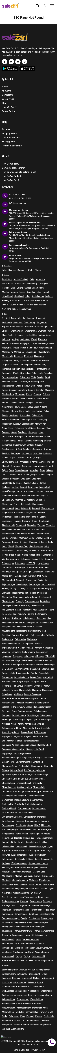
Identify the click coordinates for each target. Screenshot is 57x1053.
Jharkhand (19, 296)
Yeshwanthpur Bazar (43, 960)
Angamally (24, 597)
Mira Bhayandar (36, 546)
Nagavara (36, 690)
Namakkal (20, 512)
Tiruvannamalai (9, 529)
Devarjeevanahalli (36, 795)
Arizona (44, 300)
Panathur (24, 901)
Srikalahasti (37, 373)
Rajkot (5, 470)
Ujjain (36, 407)
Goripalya (45, 821)
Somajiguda (22, 588)
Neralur (37, 893)
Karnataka (40, 279)
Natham (36, 978)
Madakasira (7, 352)
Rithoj (13, 440)
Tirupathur (31, 525)
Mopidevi (28, 356)
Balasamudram (9, 974)
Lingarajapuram (42, 702)
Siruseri (17, 1020)
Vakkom (38, 648)
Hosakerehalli (22, 833)
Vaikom (21, 648)
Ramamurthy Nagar (42, 707)
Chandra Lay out (20, 779)
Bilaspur (26, 386)
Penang (5, 300)
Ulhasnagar (48, 555)
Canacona (49, 390)
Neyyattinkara (34, 631)
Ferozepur (15, 453)
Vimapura (19, 948)
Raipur (5, 390)
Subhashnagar (22, 926)
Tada (33, 377)
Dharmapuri (7, 504)
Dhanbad (6, 411)
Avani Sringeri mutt (10, 732)
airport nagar (46, 991)
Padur (4, 1016)
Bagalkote (18, 736)
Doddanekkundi (9, 808)
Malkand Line (39, 872)
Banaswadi (35, 669)
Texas (15, 309)
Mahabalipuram (24, 1008)
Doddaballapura (21, 677)
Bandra (5, 538)
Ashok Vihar (37, 415)
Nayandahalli (25, 690)
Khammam (44, 567)
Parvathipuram (26, 364)
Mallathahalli (27, 660)
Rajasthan (31, 292)
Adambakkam (17, 1029)
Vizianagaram (8, 386)
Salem (43, 517)
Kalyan (15, 542)
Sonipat (28, 440)
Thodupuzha (27, 643)
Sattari (15, 398)
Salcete (46, 394)
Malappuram (32, 622)
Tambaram (45, 1020)
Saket (14, 432)
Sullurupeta (25, 377)
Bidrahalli (48, 766)
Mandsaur (39, 402)
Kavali (34, 339)
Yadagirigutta (18, 593)
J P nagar (39, 656)
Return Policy (8, 111)
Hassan (36, 829)
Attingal (33, 597)
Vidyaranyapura (18, 707)
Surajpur (13, 390)
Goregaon (6, 542)
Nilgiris (29, 512)
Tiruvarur (21, 529)
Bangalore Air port (10, 745)
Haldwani (16, 495)
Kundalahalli (20, 867)
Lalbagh (5, 707)
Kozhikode (16, 618)
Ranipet (34, 517)
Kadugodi (35, 681)
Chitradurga (18, 791)
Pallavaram (14, 1016)
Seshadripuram (19, 715)
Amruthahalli (30, 724)
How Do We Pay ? (10, 180)
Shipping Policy (9, 133)
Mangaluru (28, 876)
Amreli (35, 462)
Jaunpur (27, 483)
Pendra (46, 386)
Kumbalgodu (8, 867)
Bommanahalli (8, 673)
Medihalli (6, 880)
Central (13, 300)
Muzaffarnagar (9, 491)
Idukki (15, 605)
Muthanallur (48, 884)
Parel (50, 550)
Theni (34, 521)
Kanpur (43, 483)
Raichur (15, 905)
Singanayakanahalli (23, 922)
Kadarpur (19, 436)
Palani (40, 982)
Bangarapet (42, 322)
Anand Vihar (25, 415)
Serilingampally (9, 588)
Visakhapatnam (38, 381)
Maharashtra (7, 283)
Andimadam (7, 995)
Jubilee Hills (8, 567)
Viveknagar (18, 952)
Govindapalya (8, 825)
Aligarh (50, 474)
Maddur (43, 867)
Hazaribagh (24, 411)
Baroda (50, 462)
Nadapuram (21, 631)
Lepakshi (14, 343)
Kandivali (24, 542)
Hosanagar (35, 833)
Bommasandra (22, 673)
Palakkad (6, 635)
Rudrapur (35, 495)
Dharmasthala (36, 800)
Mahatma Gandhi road (21, 872)
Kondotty (22, 614)
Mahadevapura (9, 702)
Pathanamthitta (38, 635)
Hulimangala (28, 838)
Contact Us (7, 95)
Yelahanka (39, 660)
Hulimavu (28, 686)
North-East (35, 300)
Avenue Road (27, 732)
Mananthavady (46, 622)
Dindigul (6, 318)
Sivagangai (7, 521)
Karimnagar (20, 567)
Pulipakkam (7, 1020)
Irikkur (22, 605)
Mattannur (21, 626)
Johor (27, 296)
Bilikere (5, 770)
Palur (22, 1016)
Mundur (23, 884)
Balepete (36, 736)
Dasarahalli (44, 673)
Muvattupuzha (8, 631)
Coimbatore (29, 500)
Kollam (30, 614)
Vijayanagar (32, 719)
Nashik (44, 550)
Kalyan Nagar (23, 681)
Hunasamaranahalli (44, 838)
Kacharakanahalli (19, 850)
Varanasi (49, 491)
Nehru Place (7, 428)
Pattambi (50, 635)
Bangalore (16, 652)
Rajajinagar (18, 656)
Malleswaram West (11, 698)
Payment (6, 129)
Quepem (37, 394)
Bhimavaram (30, 326)
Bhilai (18, 386)
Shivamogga (47, 918)
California (28, 304)
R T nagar (6, 905)
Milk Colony (7, 884)
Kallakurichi (26, 504)
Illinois (5, 304)
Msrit (16, 884)
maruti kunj (38, 440)
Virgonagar (30, 948)
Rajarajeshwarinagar (45, 664)
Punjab (22, 292)
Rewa (17, 407)
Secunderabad (48, 584)
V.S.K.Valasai (8, 991)
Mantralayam (44, 352)
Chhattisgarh (38, 288)
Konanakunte (47, 859)
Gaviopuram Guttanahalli (35, 817)
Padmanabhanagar (10, 901)
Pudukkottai (7, 517)
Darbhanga (43, 343)
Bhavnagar (15, 466)
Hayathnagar (43, 563)
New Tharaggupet (10, 897)
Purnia (23, 348)
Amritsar (47, 449)
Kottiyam (6, 618)
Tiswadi (23, 398)
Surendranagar (21, 470)
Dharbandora (8, 394)
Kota (20, 474)
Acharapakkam (8, 999)
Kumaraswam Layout (38, 863)
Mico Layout (45, 880)
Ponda (29, 394)
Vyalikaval (29, 952)
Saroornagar (34, 584)
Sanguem (6, 398)
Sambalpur (37, 449)
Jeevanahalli (21, 846)
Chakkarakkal (45, 597)
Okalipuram (43, 897)
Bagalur (27, 736)
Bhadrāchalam (16, 326)
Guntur (11, 335)
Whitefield (50, 656)
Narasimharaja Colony (23, 893)
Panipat (5, 440)
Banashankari (42, 652)
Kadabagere (34, 850)
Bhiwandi (14, 538)
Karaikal (31, 398)
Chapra (34, 343)
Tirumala (6, 381)
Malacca (49, 296)
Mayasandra (48, 876)
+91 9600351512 (17, 194)
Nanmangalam (31, 1012)
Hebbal (48, 660)
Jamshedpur (36, 411)
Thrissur (38, 643)
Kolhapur (43, 542)
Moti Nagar (42, 576)
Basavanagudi (48, 669)
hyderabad (42, 593)
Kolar (30, 859)
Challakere (7, 779)
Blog (4, 103)
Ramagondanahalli (21, 910)
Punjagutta (42, 580)
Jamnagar (32, 466)
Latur (4, 546)
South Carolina (16, 304)
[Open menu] (52, 6)
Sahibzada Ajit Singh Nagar (28, 457)
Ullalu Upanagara (39, 935)
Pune (11, 555)
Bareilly (5, 479)
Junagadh (42, 466)
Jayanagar (6, 656)
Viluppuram (39, 529)
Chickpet (6, 664)
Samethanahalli (47, 914)
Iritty (28, 605)
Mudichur (20, 1012)
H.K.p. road (46, 825)
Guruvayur (6, 605)
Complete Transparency (13, 168)
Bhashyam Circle (9, 766)
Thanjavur (26, 521)
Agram (21, 724)
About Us (6, 91)
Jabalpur (29, 402)
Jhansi (35, 483)
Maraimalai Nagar (40, 1008)
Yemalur (29, 960)
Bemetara (22, 390)
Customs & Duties (11, 137)
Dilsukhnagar (8, 563)
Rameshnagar (21, 914)
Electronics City (21, 669)
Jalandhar (37, 453)
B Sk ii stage (40, 732)
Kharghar (33, 542)
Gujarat (28, 288)
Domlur (34, 673)
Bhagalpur (24, 343)
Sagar (23, 407)
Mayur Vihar (40, 424)
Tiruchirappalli (8, 525)
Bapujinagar (7, 753)
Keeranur (16, 978)
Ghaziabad (25, 479)
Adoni (13, 318)
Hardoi (19, 483)
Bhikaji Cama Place (10, 419)
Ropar (12, 457)
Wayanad (6, 652)
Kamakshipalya (9, 681)
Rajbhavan (6, 910)
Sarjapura (6, 715)
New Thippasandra (28, 897)
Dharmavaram (17, 331)
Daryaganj (42, 419)
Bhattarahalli (24, 766)
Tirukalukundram (21, 1024)
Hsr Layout (18, 686)
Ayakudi (23, 969)
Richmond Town (9, 711)
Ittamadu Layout (32, 842)
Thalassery (32, 639)
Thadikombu (38, 986)
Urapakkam (45, 1024)
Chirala (52, 326)
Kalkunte (6, 855)
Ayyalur (31, 969)
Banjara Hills (37, 559)
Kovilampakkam (23, 1003)
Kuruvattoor (20, 622)
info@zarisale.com (18, 203)
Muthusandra (8, 888)
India (4, 270)
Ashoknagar (7, 728)
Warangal (6, 593)
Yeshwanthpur (44, 719)
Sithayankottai (24, 986)
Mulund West (8, 550)
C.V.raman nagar (25, 774)
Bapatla (5, 326)
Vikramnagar (7, 948)
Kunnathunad (8, 622)
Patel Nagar (30, 428)
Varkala (29, 648)
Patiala (5, 457)
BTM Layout (7, 669)
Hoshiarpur (27, 453)
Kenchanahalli (20, 859)
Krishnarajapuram (19, 863)
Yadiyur (19, 956)
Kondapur (6, 571)
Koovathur (36, 1003)
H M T (37, 825)
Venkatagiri (24, 381)
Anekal (41, 724)
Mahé (39, 398)
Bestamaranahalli (24, 762)
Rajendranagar (8, 584)
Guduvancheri (23, 999)
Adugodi (6, 724)
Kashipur (26, 495)
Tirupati (14, 381)
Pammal (30, 1016)
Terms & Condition (20, 1050)
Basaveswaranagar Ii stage (14, 757)
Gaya (51, 343)
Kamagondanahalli (19, 855)
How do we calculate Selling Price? (19, 172)
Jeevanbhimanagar (37, 846)
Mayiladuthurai (47, 508)
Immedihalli (7, 842)
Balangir (47, 440)
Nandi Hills (34, 888)
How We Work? (9, 107)
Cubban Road (48, 791)
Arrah (48, 335)
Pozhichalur (49, 1016)
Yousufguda (30, 593)
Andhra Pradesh (21, 279)
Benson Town (8, 762)
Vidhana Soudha (25, 943)
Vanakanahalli (8, 939)
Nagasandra (47, 690)
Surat (11, 470)
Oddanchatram (19, 982)
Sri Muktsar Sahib (10, 462)
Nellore (25, 360)
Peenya (14, 690)
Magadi (20, 702)
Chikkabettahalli (24, 783)
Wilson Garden (42, 952)
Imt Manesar (8, 436)
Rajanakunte (25, 905)
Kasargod (27, 610)
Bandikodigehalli (31, 741)
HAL (4, 829)
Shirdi (32, 555)
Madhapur (49, 571)
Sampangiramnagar (11, 918)
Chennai (19, 500)
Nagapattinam (8, 512)
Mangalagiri (31, 352)
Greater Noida (8, 483)
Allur (19, 318)
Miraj (46, 546)
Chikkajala (37, 783)
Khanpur (17, 424)
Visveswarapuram (44, 948)
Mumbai (19, 550)
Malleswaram (28, 652)
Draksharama (31, 331)
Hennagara (46, 829)
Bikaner (49, 470)
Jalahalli (6, 690)
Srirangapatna (8, 926)
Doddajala (19, 804)
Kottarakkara (41, 614)
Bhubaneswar (19, 445)
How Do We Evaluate (12, 176)
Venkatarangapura (31, 939)
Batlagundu (22, 974)
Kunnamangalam (43, 618)
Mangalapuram (9, 626)
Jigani (50, 846)
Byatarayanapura (9, 774)
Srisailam (48, 373)
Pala (44, 631)
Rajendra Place (44, 428)
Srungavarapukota (10, 377)
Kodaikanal (27, 978)
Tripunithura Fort (9, 648)
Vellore (29, 529)
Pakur (46, 411)
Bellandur (48, 757)
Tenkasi (17, 521)
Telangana (43, 283)
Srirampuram (46, 715)
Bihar (13, 288)
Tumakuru (6, 935)
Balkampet (25, 559)
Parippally (24, 635)
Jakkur (46, 686)
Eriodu (44, 974)
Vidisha (43, 407)
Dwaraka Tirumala (46, 331)
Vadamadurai (21, 991)
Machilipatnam (45, 348)
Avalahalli (45, 728)
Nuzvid (45, 360)
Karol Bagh (7, 424)
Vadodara (34, 470)
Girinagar (20, 821)
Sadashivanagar (25, 711)
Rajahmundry (40, 364)
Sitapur (40, 491)
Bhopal (5, 402)
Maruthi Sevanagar (32, 694)
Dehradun (6, 495)
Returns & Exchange (12, 145)
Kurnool (5, 343)
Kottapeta (42, 339)
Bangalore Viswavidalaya (13, 749)
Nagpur (27, 550)
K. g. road (6, 850)
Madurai (36, 508)
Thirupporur (7, 1024)
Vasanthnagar (19, 719)
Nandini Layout (47, 888)
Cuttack (30, 445)
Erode (16, 504)
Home (5, 86)
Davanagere (7, 795)
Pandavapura (36, 901)
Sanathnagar (22, 584)
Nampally (20, 580)
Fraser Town (35, 677)
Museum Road (35, 884)
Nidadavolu (35, 360)
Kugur (37, 859)
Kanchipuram (38, 504)
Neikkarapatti (47, 978)
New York (6, 309)
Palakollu (14, 364)
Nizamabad (31, 580)
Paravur (15, 635)
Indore (21, 402)
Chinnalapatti (34, 974)
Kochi (51, 610)
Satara (25, 555)
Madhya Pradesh (10, 292)
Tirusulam (34, 1024)
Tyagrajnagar (18, 935)
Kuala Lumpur (38, 296)
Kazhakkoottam (40, 610)
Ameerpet (14, 559)
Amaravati (40, 318)
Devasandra (7, 677)
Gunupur (39, 445)
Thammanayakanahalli (44, 931)
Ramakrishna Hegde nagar (43, 910)
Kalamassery (38, 605)
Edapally (20, 601)
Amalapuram (28, 318)
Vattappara (48, 648)
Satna (30, 407)
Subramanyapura (37, 926)
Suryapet (49, 588)
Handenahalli (25, 829)
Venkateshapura (9, 943)
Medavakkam (8, 1012)
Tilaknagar (6, 719)
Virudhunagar (8, 533)
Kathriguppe (7, 859)
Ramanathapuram (22, 517)
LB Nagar (27, 571)
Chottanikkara (8, 601)
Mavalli (37, 876)
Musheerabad (8, 580)
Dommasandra (24, 808)
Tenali (47, 377)
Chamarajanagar (41, 774)
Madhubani (7, 348)
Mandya (18, 876)
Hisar (41, 432)
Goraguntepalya (32, 821)
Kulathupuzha (29, 618)
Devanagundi (20, 795)
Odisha (20, 288)
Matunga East (21, 546)
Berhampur (7, 445)
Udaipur (42, 474)
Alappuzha (7, 597)
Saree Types (8, 99)
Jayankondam (20, 995)
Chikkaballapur (8, 783)
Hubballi (18, 838)
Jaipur (5, 474)
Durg (33, 386)
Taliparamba (20, 639)
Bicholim (40, 390)
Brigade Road (16, 770)
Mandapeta (19, 352)
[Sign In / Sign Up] (44, 5)
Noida (47, 436)
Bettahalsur (38, 762)
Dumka (14, 411)
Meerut (23, 487)
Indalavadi (18, 842)
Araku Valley (29, 322)
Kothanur (6, 863)
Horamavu (6, 686)
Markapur (18, 356)
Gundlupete (21, 825)
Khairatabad (32, 567)
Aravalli (42, 462)
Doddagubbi (7, 804)
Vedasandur (33, 991)
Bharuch (5, 466)
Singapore (22, 270)
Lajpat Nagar (28, 424)
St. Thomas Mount (31, 1020)
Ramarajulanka (27, 369)
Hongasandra (8, 833)
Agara (13, 724)
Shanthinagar (33, 715)
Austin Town (34, 728)
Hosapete (45, 833)
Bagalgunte (7, 736)
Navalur (43, 1012)
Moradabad (44, 487)
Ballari (45, 736)
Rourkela (27, 449)
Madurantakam (9, 1008)
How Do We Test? (10, 164)
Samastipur (32, 348)
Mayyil (39, 626)
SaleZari (30, 1041)
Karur (17, 508)
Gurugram (32, 432)
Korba (39, 386)
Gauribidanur (28, 812)
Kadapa (41, 335)
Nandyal (17, 360)
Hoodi (43, 681)
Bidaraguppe (37, 766)
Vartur (18, 939)
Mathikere (18, 694)
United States (34, 270)
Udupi (27, 935)
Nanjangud (7, 893)
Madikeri (6, 872)
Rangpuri (6, 432)
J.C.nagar (38, 686)
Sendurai (32, 995)
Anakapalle (7, 322)
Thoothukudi (43, 521)
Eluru (4, 335)
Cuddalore (40, 500)
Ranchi (5, 415)
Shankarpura (34, 918)
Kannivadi (6, 978)
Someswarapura (40, 922)
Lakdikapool (38, 571)
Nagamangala (21, 888)
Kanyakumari (8, 508)
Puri (20, 449)
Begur (31, 757)
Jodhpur (13, 474)
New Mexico (40, 304)
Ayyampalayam (43, 969)
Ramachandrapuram (11, 369)
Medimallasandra (20, 880)
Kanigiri (15, 339)
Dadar (31, 538)
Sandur (24, 918)
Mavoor (30, 626)
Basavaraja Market (22, 753)
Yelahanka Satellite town (13, 960)
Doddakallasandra (33, 804)
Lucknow (6, 487)
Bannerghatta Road (35, 749)
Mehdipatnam (20, 576)
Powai (5, 555)
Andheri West (42, 533)
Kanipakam (25, 339)
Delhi (32, 279)
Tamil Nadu (7, 279)
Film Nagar (20, 563)
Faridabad (22, 432)
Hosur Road (7, 838)
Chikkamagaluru (24, 787)
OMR (50, 1012)
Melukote (33, 880)
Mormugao (20, 394)
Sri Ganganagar (30, 474)
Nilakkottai (7, 982)
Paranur (38, 1016)
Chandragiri (42, 326)
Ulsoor (29, 707)
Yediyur (27, 956)
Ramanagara (7, 914)
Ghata (24, 466)
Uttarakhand (7, 296)
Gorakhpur (36, 479)
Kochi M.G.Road (9, 614)
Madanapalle (33, 867)
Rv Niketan (33, 914)
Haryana (5, 288)
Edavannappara (32, 601)
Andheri (31, 533)
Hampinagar (12, 829)
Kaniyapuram (8, 610)
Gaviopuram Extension (12, 817)
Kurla (50, 542)
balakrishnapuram (10, 969)
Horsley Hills (31, 335)
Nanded (35, 550)
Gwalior (13, 402)
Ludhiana (47, 453)
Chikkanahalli (39, 787)
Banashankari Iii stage (12, 741)
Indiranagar (29, 656)
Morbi (51, 466)
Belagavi (39, 757)
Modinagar (33, 487)
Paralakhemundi (9, 449)
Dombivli (48, 538)
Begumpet (49, 559)
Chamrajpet (16, 664)
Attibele (17, 728)
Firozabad (14, 479)
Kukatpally (17, 571)
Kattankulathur (8, 1003)
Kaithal (28, 436)
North (26, 300)
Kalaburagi (46, 850)
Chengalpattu (8, 500)
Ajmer (42, 470)
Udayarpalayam (45, 995)
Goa (23, 283)
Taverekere (7, 931)
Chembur (23, 538)
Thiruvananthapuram (11, 643)
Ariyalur (44, 495)
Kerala (18, 283)
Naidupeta (39, 356)
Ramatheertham (43, 369)
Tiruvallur (50, 525)
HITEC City (31, 563)
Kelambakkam (36, 999)
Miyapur (32, 576)
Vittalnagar (7, 952)
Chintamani (7, 791)
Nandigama (7, 360)
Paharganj (19, 428)
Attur (25, 728)
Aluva (15, 597)
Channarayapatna (37, 779)
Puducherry (32, 283)
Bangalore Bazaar (28, 745)
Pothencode (7, 639)
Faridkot (6, 453)
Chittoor (5, 331)
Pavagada (47, 901)
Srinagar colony (37, 588)
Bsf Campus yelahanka (34, 770)
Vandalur (6, 1029)
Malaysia (12, 270)
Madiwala (29, 702)
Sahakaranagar (40, 711)
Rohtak (20, 440)
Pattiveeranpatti (9, 986)
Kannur (18, 610)
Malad (11, 546)
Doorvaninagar (39, 808)
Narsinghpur (7, 407)
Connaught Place (28, 419)
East (20, 300)
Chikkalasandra (9, 787)
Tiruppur (41, 525)
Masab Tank (7, 576)
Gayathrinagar (8, 821)
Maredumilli (7, 356)
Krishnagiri (26, 508)
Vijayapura (39, 943)
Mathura (15, 487)
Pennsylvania (25, 309)
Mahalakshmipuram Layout (33, 698)
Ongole (5, 364)
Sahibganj (13, 415)
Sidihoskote (7, 922)
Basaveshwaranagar (11, 660)
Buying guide (8, 141)
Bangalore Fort (44, 745)
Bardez (31, 390)
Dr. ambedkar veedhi (11, 812)
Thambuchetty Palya (23, 931)
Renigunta (6, 373)
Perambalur (39, 512)
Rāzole (15, 373)
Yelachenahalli (38, 956)
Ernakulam (45, 601)
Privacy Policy (38, 1050)
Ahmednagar (21, 533)
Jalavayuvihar (8, 846)
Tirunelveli (21, 525)
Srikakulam (25, 373)
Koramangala (29, 664)
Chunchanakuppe (33, 791)
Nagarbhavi (7, 694)
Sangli (18, 555)
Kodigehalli (48, 677)
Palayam (32, 982)
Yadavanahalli (8, 956)
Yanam (46, 398)
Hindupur (19, 335)
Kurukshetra (37, 436)
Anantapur (18, 322)
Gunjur (30, 825)
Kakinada (6, 339)
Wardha (5, 559)
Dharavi (39, 538)
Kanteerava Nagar (37, 855)
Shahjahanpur (30, 491)
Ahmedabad (25, 462)
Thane (39, 555)
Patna (16, 348)
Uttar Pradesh (43, 292)
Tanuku (40, 377)
